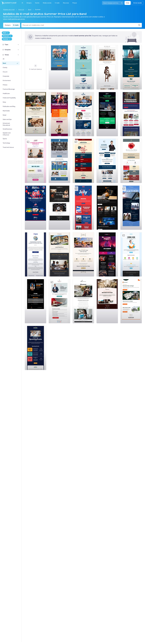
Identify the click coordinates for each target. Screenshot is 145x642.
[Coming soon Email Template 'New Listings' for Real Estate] (59, 254)
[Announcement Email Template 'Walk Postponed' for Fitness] (59, 67)
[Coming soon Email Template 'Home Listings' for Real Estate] (131, 301)
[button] (18, 44)
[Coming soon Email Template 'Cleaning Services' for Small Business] (131, 254)
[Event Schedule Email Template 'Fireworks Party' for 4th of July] (83, 207)
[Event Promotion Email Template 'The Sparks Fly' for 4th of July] (35, 207)
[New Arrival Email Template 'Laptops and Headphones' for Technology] (107, 207)
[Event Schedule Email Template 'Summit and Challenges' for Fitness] (59, 114)
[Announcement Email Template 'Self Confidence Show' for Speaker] (35, 301)
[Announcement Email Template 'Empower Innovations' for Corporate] (83, 67)
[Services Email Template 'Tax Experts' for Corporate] (59, 301)
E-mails (15, 25)
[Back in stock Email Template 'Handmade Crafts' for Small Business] (59, 207)
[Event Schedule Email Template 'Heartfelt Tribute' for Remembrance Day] (131, 161)
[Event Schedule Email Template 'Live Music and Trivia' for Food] (83, 161)
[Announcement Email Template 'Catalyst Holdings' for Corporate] (131, 67)
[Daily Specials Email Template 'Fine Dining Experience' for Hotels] (83, 254)
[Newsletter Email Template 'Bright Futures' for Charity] (83, 114)
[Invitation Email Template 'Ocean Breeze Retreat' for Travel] (83, 301)
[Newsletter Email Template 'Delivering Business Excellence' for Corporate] (107, 161)
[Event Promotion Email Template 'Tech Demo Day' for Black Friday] (107, 114)
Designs (7, 25)
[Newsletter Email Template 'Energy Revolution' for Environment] (131, 207)
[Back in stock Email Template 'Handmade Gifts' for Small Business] (35, 114)
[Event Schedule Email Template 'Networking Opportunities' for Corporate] (35, 348)
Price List (21, 9)
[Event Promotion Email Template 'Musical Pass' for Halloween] (107, 254)
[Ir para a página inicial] (8, 3)
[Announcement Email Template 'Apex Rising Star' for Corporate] (35, 254)
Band (29, 9)
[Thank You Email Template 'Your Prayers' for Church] (107, 301)
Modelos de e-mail (8, 9)
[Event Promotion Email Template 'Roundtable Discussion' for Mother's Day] (35, 161)
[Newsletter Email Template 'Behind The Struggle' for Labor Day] (59, 161)
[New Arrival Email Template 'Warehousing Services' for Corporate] (131, 114)
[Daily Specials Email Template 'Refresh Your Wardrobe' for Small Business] (107, 67)
